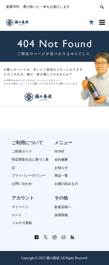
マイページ (20, 207)
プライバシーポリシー (28, 176)
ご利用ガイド (22, 151)
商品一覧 (61, 176)
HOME (59, 151)
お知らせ (61, 168)
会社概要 (61, 160)
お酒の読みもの (66, 184)
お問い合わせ (22, 184)
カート (17, 215)
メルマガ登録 (22, 223)
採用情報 (61, 215)
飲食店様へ (62, 207)
